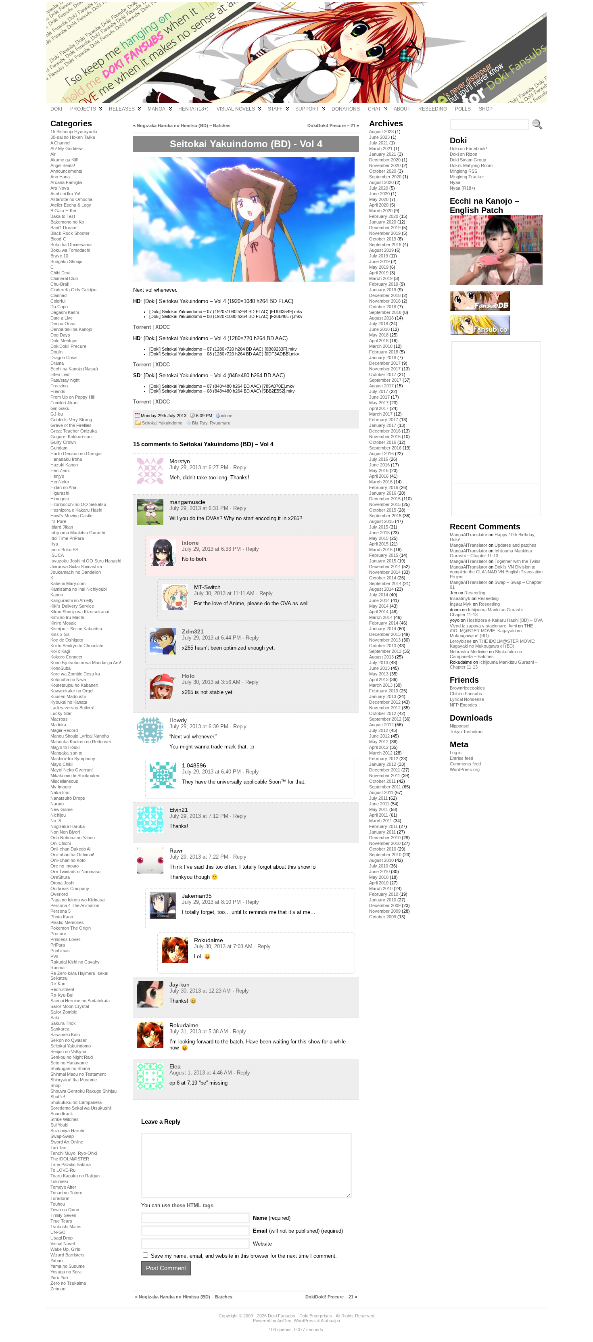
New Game (61, 809)
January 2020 (382, 221)
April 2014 (378, 611)
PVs (54, 956)
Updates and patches (516, 545)
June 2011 (379, 803)
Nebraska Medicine (469, 651)
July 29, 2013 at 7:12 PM (198, 816)
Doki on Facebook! (468, 148)
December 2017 (385, 363)
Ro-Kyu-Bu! (61, 995)
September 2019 (385, 244)
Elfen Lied (59, 374)
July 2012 (378, 730)
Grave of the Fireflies (71, 425)
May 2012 (378, 741)
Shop (55, 1085)
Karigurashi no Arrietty (72, 600)
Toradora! (59, 1198)
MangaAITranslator (468, 534)
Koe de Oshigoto (66, 640)
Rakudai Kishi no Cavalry (75, 961)
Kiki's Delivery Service (72, 606)
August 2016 (381, 453)
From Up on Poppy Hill (72, 397)
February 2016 (383, 487)
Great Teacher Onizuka (73, 431)
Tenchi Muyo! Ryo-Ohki (73, 1153)
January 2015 (382, 560)
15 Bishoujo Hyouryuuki (73, 131)
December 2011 (384, 769)
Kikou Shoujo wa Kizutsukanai (79, 611)
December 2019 (385, 227)
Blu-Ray (199, 422)
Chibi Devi (60, 272)
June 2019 (379, 261)
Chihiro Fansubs (466, 693)
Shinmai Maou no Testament (78, 1074)
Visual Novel (62, 1243)
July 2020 (378, 188)
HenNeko (59, 481)
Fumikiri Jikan (63, 402)
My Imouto (60, 786)
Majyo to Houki (64, 747)
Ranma (57, 967)
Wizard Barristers (67, 1254)
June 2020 (379, 193)
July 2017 (378, 391)
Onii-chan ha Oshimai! (72, 854)
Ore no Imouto (64, 865)
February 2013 (383, 690)
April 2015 (378, 543)
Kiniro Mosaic (63, 623)
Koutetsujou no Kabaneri (74, 685)
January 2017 (382, 425)
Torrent (142, 327)
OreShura (60, 877)
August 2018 (381, 318)
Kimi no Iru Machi (67, 617)
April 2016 (378, 476)
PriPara (57, 945)
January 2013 (382, 696)
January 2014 (382, 628)
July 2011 (378, 798)
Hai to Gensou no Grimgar (76, 453)
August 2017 (381, 385)
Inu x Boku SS (64, 549)
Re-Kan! (58, 983)
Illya (54, 543)
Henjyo (57, 476)
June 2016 (379, 464)
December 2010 (385, 837)
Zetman (57, 1288)
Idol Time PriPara (67, 538)
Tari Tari (58, 1147)
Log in (455, 752)
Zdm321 (193, 631)
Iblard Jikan (61, 527)
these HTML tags (192, 1205)
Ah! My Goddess (67, 148)
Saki (54, 1017)
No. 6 (55, 820)
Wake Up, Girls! (65, 1249)
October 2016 (382, 442)
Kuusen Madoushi (68, 696)
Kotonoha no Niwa (68, 679)
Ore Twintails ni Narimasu (75, 871)
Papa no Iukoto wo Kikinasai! (78, 899)
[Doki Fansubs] (296, 52)
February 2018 (383, 351)
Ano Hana (60, 176)
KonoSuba (60, 668)
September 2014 (385, 583)
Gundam (58, 447)
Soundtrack (61, 1113)
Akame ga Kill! (64, 159)
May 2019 (378, 267)
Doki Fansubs (281, 1315)
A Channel (60, 142)
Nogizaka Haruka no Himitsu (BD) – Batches (183, 125)
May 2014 (378, 606)
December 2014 (385, 566)
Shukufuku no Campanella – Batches (486, 654)
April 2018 (378, 340)
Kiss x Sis (60, 634)
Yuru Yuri (59, 1277)
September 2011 (385, 786)
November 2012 (385, 707)
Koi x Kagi (60, 651)
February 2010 (383, 894)
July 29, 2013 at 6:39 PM (198, 726)
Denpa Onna (62, 323)
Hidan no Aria (63, 487)
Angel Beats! (62, 165)
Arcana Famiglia (66, 182)
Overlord (59, 894)
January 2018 (382, 357)
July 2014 (378, 594)
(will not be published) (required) (298, 1231)
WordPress (305, 1320)
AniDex (284, 1320)
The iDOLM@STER (69, 1158)
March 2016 (381, 481)
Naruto (57, 803)
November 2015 (385, 504)
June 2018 (379, 329)
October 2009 (382, 916)
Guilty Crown (63, 442)
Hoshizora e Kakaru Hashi (76, 510)
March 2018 (381, 346)
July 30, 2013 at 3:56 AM (211, 682)
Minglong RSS (463, 171)
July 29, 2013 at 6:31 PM (198, 508)
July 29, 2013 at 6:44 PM (211, 638)
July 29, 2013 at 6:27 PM (198, 467)
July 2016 (378, 459)
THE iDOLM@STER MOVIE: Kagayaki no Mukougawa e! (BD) (491, 630)
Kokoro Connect (66, 656)
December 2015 (385, 498)
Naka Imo (59, 792)
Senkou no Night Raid (71, 1057)
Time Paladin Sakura (70, 1164)
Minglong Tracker (467, 176)
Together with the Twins (518, 561)
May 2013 (378, 673)
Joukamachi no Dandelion (75, 572)
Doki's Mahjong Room (471, 165)
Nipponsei (459, 725)
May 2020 (378, 199)
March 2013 (381, 685)
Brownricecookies (467, 688)
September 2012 (385, 719)
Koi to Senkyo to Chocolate (76, 645)
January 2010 (382, 899)
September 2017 (385, 380)
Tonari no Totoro (66, 1192)
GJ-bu (56, 414)
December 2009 (385, 905)
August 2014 (381, 589)
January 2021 (382, 154)
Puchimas (60, 950)
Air (53, 154)
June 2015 (379, 532)
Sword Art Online (66, 1141)
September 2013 (385, 651)
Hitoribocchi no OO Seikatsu (78, 504)
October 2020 (382, 171)
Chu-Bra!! (59, 284)
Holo (188, 676)
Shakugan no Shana (70, 1068)
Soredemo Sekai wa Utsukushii (80, 1108)
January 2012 (382, 764)
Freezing (59, 385)
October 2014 (382, 577)
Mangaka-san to (66, 752)
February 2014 (383, 623)
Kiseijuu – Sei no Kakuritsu (76, 628)
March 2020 (381, 210)
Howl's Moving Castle (71, 515)
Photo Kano (61, 916)
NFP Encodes (463, 704)
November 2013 (385, 640)
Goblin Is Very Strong (71, 419)
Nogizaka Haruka (67, 826)
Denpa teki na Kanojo (71, 329)
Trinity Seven (63, 1215)
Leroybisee (461, 641)
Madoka (58, 724)
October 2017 (382, 374)
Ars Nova (59, 188)
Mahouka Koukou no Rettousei (80, 741)
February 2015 (383, 555)
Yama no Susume (67, 1266)
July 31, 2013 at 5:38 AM (198, 1031)
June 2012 (379, 736)
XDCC (162, 327)
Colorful (57, 301)
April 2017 (378, 408)
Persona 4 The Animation (74, 905)
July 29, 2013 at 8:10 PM (211, 902)
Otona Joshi (62, 882)
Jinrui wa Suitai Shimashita (76, 566)
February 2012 (383, 758)
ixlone (226, 415)
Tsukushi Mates (65, 1226)
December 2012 (385, 702)
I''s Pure (58, 521)
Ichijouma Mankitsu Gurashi (77, 532)
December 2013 (385, 634)
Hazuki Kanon (64, 464)
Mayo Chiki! (61, 764)
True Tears (61, 1221)
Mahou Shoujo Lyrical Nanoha (79, 736)
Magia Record (64, 730)
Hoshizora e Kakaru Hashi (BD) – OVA (505, 620)
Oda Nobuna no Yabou (72, 837)
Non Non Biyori (65, 832)
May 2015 (378, 538)
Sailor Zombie (63, 1012)
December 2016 (385, 431)
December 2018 (385, 295)
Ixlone (190, 542)
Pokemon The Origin (70, 928)
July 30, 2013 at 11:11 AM (224, 593)
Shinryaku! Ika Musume (73, 1079)
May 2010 (378, 877)
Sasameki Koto (65, 1034)
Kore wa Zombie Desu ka (75, 673)
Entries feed (461, 758)
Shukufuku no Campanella (76, 1102)
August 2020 (381, 182)
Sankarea (59, 1028)
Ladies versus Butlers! (72, 707)
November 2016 (385, 436)
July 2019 (378, 255)
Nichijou (58, 815)
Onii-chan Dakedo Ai (70, 849)
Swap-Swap (62, 1136)
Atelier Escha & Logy (70, 205)
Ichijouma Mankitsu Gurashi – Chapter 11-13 (491, 553)
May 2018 (378, 334)
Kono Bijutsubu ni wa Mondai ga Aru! (85, 662)
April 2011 (378, 815)
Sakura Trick (63, 1023)
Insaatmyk (460, 598)
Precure (58, 933)
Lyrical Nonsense (467, 699)
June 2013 (379, 668)
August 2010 (381, 860)
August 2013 (381, 656)
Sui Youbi (59, 1125)
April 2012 (378, 747)
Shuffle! (57, 1096)
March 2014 (381, 617)
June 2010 (379, 871)
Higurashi (59, 493)
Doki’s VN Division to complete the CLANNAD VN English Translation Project (496, 571)
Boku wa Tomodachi (70, 250)
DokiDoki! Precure (68, 346)
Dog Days (60, 334)
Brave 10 (59, 255)
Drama (57, 363)
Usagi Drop (61, 1237)
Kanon (56, 594)
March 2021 (381, 148)
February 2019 (383, 284)
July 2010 (378, 865)
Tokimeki (59, 1181)
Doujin (56, 351)
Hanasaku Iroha (66, 459)
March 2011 (380, 820)
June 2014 (379, 600)
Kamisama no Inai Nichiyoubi (78, 589)
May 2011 (378, 809)
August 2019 (381, 250)
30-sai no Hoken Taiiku (72, 137)
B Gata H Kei (63, 210)
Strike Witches (64, 1119)
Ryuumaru (220, 422)
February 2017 (383, 419)
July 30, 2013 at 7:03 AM (223, 946)
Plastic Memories (67, 922)
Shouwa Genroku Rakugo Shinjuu (83, 1091)
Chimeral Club (64, 278)
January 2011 (382, 832)
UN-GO (58, 1232)
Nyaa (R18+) (462, 188)
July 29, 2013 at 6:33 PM (211, 549)
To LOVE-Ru (62, 1170)
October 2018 (382, 306)
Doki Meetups (63, 340)
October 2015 (382, 510)
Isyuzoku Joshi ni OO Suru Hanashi (85, 560)
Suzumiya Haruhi (67, 1130)
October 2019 (382, 238)
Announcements (66, 171)
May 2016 (378, 470)
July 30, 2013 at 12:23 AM (200, 991)
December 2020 (385, 159)
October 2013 (382, 645)
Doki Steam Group (468, 159)
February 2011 (383, 826)
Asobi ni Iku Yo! (65, 193)
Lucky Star (61, 713)
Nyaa (455, 182)
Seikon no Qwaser (68, 1040)
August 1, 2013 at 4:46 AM (200, 1073)
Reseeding (474, 592)
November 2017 (385, 368)
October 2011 (382, 781)
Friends (57, 391)
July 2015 (378, 527)
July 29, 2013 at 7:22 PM (198, 857)
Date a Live (61, 318)
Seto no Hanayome (69, 1062)
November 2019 (385, 233)
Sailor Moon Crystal (69, 1006)
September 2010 (385, 854)
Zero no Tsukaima (68, 1283)
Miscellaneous (64, 781)
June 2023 (379, 137)
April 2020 (378, 205)
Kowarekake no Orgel (71, 690)
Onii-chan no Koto (68, 860)
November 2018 (385, 301)
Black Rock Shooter (70, 233)
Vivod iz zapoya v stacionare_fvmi (483, 625)
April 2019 (378, 272)
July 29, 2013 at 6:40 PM (211, 772)
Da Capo (59, 306)
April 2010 (378, 882)
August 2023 (381, 131)
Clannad (58, 295)
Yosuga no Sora (65, 1271)
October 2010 (382, 849)
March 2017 (381, 414)
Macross (59, 719)
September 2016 (385, 447)
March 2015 (381, 549)
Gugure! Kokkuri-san (71, 436)
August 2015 (381, 521)
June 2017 (379, 397)
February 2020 (383, 216)
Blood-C (58, 238)
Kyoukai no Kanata (68, 702)
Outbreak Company (69, 888)
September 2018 (385, 312)
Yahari (56, 1260)
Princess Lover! (65, 939)
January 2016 (382, 493)
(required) (271, 1218)
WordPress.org (465, 769)
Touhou (57, 1204)
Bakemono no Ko (67, 221)
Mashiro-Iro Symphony (72, 758)
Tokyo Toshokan (466, 731)
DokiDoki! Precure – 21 (331, 125)
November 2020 (385, 165)
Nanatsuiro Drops (67, 798)
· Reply (238, 467)
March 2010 (381, 888)
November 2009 (385, 911)
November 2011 (384, 775)
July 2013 (378, 662)
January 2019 (382, 289)
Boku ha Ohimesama (71, 244)
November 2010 (385, 843)
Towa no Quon (64, 1209)
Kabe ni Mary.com (68, 583)
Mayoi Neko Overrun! (71, 769)
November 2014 (385, 572)
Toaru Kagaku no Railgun (75, 1175)
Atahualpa (330, 1320)
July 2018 (378, 323)
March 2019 (381, 278)
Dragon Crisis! (64, 357)
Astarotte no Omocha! (72, 199)
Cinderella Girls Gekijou (73, 289)
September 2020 (385, 176)
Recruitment (62, 989)
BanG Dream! (63, 227)
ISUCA (57, 555)
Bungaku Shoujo (66, 261)
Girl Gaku (59, 408)
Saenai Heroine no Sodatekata (80, 1000)
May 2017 (378, 402)
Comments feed (465, 763)
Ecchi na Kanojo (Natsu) (74, 368)
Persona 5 (60, 911)
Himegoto (59, 498)
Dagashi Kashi (64, 312)
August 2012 (381, 724)
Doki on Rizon (463, 154)
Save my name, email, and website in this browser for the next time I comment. (244, 1256)
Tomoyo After (63, 1187)
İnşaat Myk (461, 604)
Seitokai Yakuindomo (70, 1045)
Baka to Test (62, 216)
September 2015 (385, 515)
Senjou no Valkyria (68, 1051)
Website (262, 1244)
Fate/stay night (64, 380)
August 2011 (381, 792)
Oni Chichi (60, 843)
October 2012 (382, 713)
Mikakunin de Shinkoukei (74, 775)
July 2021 (378, 142)
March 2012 (381, 752)
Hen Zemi (59, 470)
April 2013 (378, 679)
